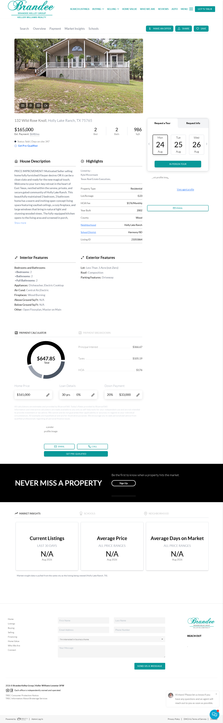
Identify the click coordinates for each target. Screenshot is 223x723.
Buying (11, 628)
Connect (12, 650)
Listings (11, 623)
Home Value (13, 641)
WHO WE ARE (147, 9)
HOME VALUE (129, 9)
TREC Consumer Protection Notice (22, 695)
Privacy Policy (174, 719)
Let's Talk (205, 9)
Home (11, 619)
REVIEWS (163, 9)
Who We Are (14, 645)
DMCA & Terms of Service (195, 719)
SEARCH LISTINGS (79, 9)
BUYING (96, 9)
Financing (12, 637)
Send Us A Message (149, 666)
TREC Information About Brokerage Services (26, 698)
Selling (11, 632)
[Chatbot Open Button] (214, 714)
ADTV (175, 9)
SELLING (111, 9)
